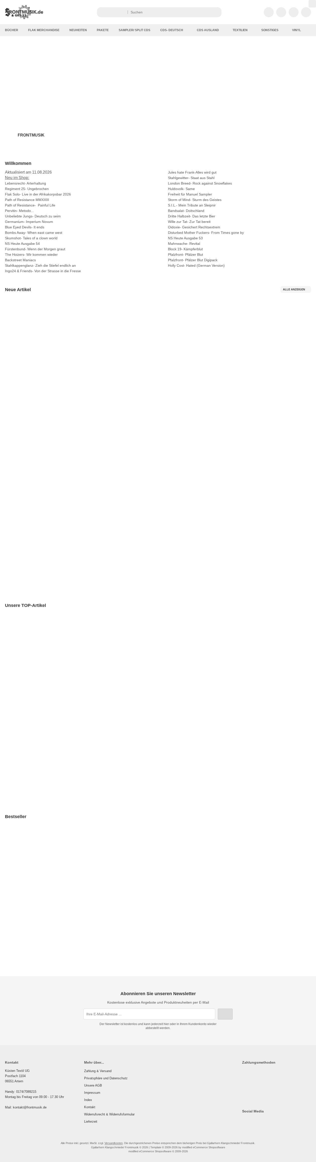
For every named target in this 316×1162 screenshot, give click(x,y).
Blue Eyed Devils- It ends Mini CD (38, 368)
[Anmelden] (281, 12)
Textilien (240, 30)
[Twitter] (251, 1121)
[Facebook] (244, 1121)
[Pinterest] (273, 1121)
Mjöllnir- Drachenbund (180, 665)
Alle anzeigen (294, 289)
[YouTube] (266, 1121)
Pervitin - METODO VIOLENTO (163, 362)
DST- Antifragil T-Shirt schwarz (289, 890)
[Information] (208, 12)
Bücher (11, 30)
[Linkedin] (280, 1121)
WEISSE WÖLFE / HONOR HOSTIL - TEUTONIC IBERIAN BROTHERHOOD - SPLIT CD (80, 768)
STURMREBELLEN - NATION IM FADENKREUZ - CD (252, 713)
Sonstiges (269, 30)
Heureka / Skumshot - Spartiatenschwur (231, 379)
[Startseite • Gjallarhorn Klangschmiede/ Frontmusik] (30, 18)
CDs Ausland (208, 30)
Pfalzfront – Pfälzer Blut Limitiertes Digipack (215, 913)
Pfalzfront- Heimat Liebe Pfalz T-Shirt (137, 901)
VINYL (296, 30)
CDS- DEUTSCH (171, 30)
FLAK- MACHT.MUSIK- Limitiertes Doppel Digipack (53, 924)
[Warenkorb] (294, 12)
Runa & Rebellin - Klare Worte (102, 362)
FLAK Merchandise (43, 30)
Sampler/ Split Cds (134, 30)
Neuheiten (78, 30)
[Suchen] (216, 12)
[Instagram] (259, 1121)
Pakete (103, 30)
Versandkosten (38, 388)
